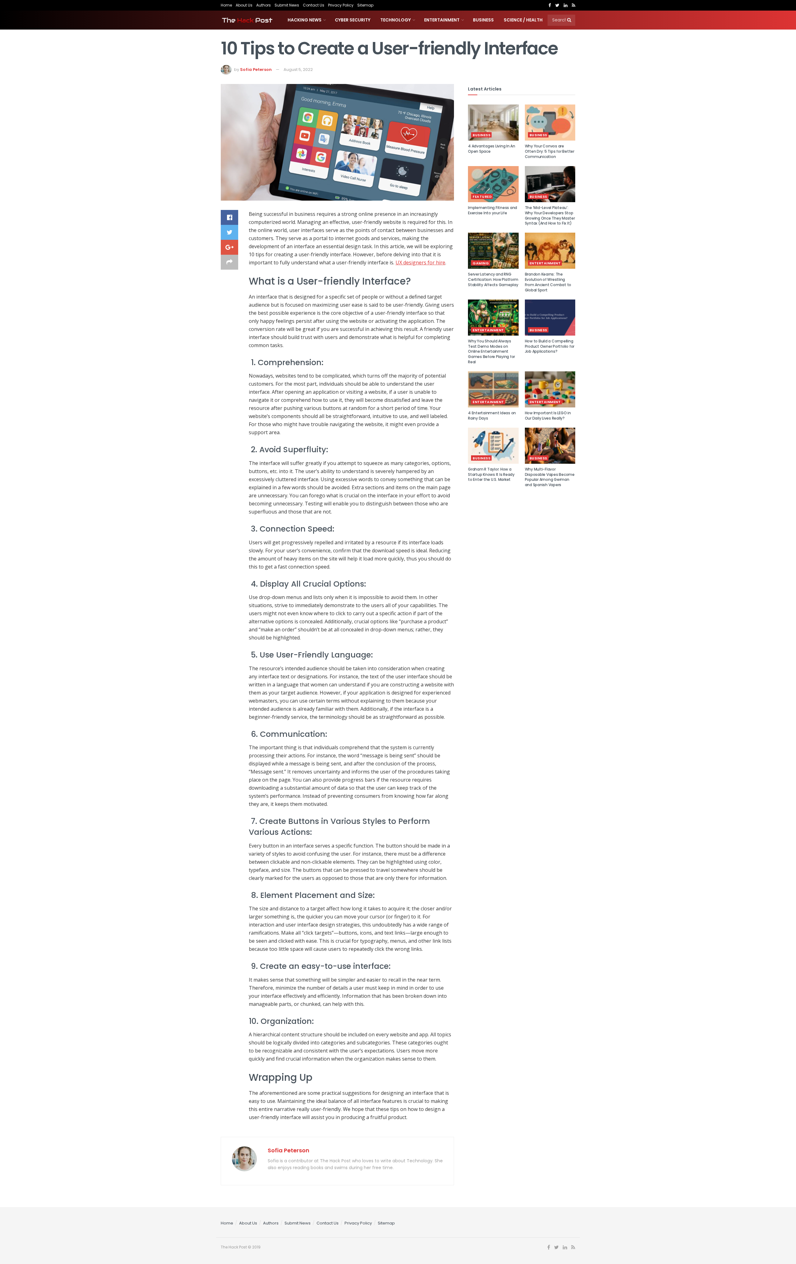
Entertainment (442, 20)
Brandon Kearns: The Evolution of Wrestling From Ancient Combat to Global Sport (548, 282)
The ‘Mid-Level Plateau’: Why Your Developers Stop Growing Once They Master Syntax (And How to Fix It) (550, 215)
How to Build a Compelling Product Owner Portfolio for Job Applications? (550, 346)
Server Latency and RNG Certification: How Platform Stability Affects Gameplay (493, 279)
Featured (482, 196)
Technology (395, 20)
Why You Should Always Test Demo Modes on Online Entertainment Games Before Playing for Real (491, 351)
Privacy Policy (341, 5)
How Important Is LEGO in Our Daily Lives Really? (548, 415)
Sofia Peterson (256, 69)
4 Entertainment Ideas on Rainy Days (492, 415)
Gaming (481, 263)
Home (226, 5)
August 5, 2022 (298, 69)
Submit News (287, 5)
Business (483, 20)
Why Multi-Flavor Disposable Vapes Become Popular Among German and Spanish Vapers (550, 477)
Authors (263, 5)
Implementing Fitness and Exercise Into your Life (492, 210)
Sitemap (365, 5)
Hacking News (305, 20)
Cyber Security (352, 20)
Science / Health (523, 20)
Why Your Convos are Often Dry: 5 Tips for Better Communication (549, 151)
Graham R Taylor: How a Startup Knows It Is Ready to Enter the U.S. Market (491, 474)
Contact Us (313, 5)
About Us (244, 5)
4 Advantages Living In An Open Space (491, 148)
